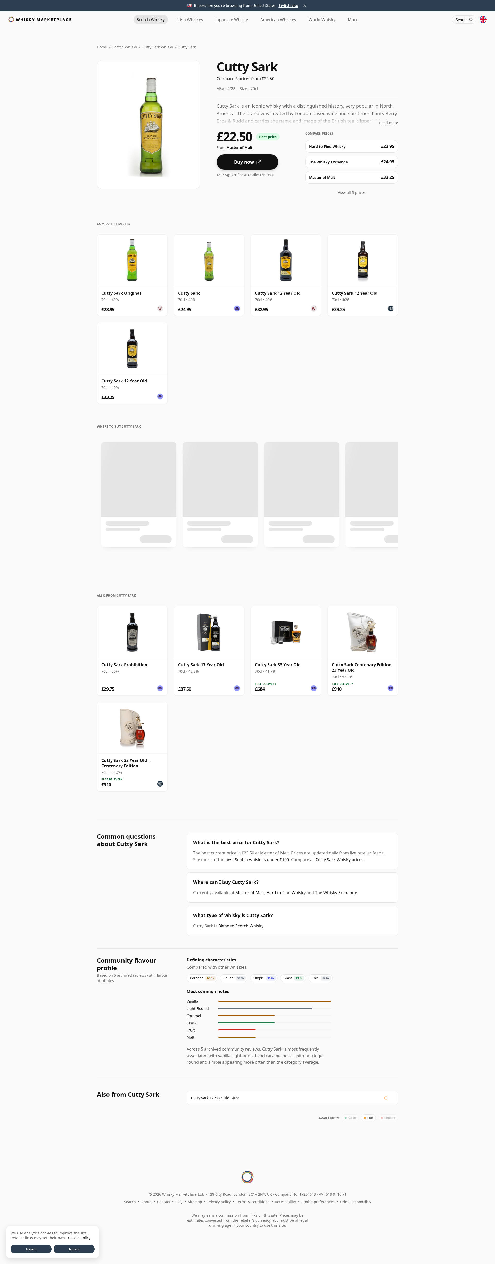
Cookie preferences (318, 1201)
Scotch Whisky (124, 47)
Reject (31, 1249)
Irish (190, 19)
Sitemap (195, 1201)
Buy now (244, 162)
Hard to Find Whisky (286, 892)
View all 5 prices (352, 192)
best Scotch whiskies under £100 (257, 859)
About (146, 1201)
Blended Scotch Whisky (240, 926)
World (322, 19)
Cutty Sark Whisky (157, 47)
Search (130, 1201)
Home (102, 47)
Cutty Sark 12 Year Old (210, 1097)
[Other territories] (483, 19)
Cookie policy (79, 1237)
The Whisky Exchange (336, 892)
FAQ (179, 1201)
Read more (388, 122)
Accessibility (285, 1201)
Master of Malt (249, 892)
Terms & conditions (252, 1201)
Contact (163, 1201)
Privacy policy (219, 1201)
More (353, 19)
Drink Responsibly (355, 1201)
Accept (74, 1249)
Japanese (232, 19)
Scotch (151, 19)
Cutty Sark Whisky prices (340, 859)
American (278, 19)
